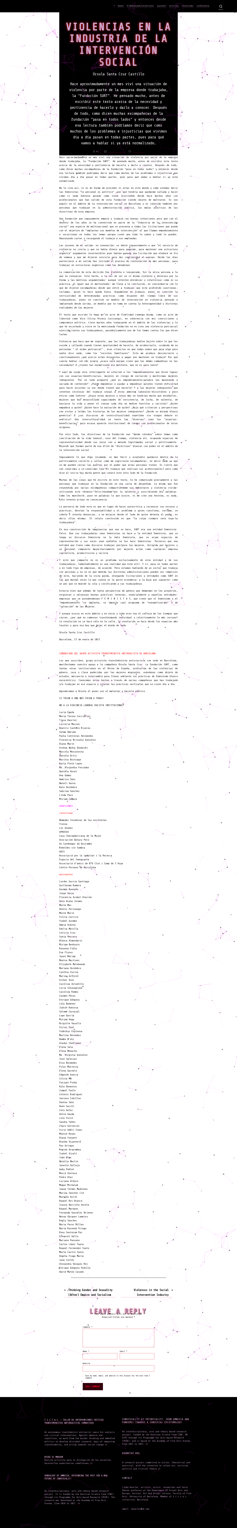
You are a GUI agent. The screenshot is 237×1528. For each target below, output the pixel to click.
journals (161, 6)
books (121, 6)
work (126, 16)
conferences (203, 6)
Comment (87, 1327)
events (112, 16)
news (119, 16)
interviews (187, 6)
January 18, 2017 (116, 151)
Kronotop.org (131, 1453)
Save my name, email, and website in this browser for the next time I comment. (117, 1377)
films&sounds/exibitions (140, 6)
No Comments (138, 151)
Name (86, 1351)
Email (123, 1351)
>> (106, 1444)
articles (174, 6)
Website (86, 1363)
